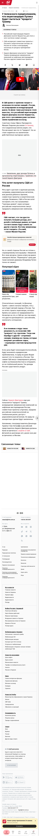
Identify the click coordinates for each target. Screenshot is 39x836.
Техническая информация (28, 557)
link (22, 526)
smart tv (7, 782)
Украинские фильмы (11, 681)
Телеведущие (6, 559)
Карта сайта (24, 572)
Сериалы (7, 688)
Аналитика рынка (10, 715)
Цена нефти (8, 657)
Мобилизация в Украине (13, 632)
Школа (7, 699)
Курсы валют (9, 660)
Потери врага (9, 626)
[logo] (8, 2)
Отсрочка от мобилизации (13, 644)
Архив (22, 569)
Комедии (7, 686)
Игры (22, 575)
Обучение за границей (12, 707)
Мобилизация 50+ (10, 637)
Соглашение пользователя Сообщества (28, 550)
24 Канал (4, 7)
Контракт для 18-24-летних (13, 642)
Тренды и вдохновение (12, 720)
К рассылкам (11, 765)
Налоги (7, 667)
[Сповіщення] (37, 2)
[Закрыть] (35, 820)
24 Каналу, (29, 125)
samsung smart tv (20, 782)
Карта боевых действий (12, 613)
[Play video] (20, 79)
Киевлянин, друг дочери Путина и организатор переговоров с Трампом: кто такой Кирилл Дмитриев (19, 175)
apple (20, 777)
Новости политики (14, 7)
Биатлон (7, 736)
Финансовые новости (11, 662)
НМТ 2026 (8, 702)
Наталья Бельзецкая (12, 25)
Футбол (7, 731)
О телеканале (6, 556)
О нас (3, 547)
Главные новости (10, 590)
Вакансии (23, 563)
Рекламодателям (7, 562)
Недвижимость (10, 713)
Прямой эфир (9, 595)
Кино (7, 676)
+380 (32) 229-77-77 (12, 808)
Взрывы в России (10, 623)
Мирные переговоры (11, 616)
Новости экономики (12, 655)
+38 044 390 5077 (26, 519)
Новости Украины (10, 592)
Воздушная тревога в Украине (14, 618)
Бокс (6, 729)
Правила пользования (8, 565)
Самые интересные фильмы (13, 678)
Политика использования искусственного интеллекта (10, 573)
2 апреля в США (23, 431)
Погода (7, 602)
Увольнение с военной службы (14, 634)
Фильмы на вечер (10, 683)
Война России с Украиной (14, 608)
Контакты (23, 560)
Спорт (7, 726)
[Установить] (19, 823)
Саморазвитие (9, 704)
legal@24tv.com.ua (23, 810)
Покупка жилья (9, 718)
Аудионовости (9, 600)
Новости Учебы (10, 694)
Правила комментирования (28, 554)
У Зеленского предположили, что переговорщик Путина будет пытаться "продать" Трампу (29, 7)
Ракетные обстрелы (11, 611)
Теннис (7, 734)
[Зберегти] (34, 65)
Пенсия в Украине (10, 670)
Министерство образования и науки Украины (18, 697)
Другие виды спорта (11, 739)
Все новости (9, 587)
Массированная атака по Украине (15, 621)
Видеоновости (9, 597)
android (7, 777)
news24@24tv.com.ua (8, 519)
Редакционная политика (9, 553)
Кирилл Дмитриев (15, 400)
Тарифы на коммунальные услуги (15, 665)
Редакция (5, 550)
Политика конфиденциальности (8, 569)
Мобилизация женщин (12, 639)
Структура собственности (28, 566)
